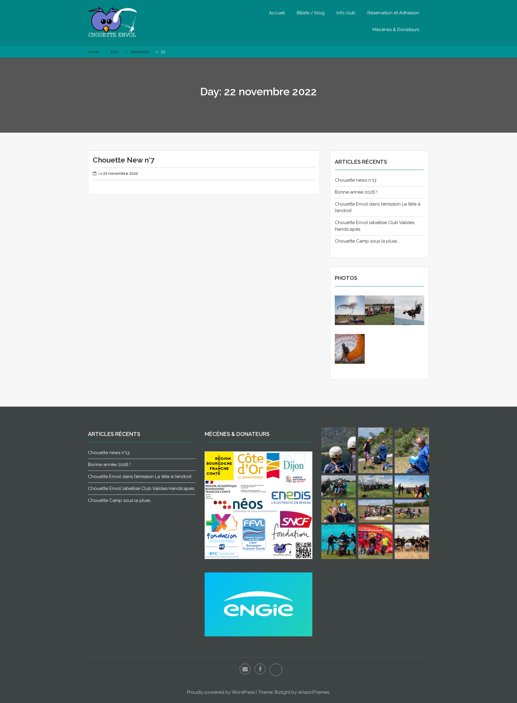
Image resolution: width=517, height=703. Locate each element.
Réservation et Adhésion (393, 13)
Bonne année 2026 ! (356, 192)
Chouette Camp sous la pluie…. (367, 241)
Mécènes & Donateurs (395, 29)
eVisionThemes (313, 692)
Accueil (277, 13)
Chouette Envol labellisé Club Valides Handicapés (141, 488)
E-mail (245, 669)
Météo (276, 670)
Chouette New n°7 (123, 160)
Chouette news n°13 (355, 180)
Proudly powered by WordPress (221, 692)
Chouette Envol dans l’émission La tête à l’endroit (139, 476)
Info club (346, 13)
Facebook (260, 669)
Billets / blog (311, 13)
